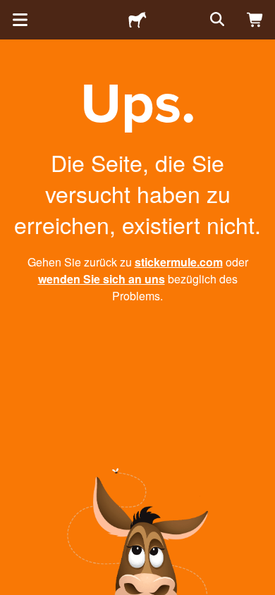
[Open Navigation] (19, 19)
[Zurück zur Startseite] (137, 19)
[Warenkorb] (255, 19)
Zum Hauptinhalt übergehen (10, 10)
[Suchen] (216, 19)
